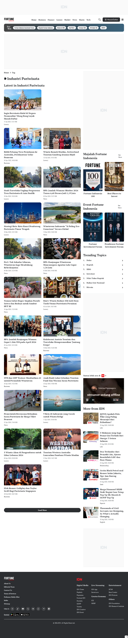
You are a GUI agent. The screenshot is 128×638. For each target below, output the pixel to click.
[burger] (122, 19)
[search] (99, 19)
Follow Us (6, 609)
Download (6, 615)
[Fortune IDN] (9, 19)
